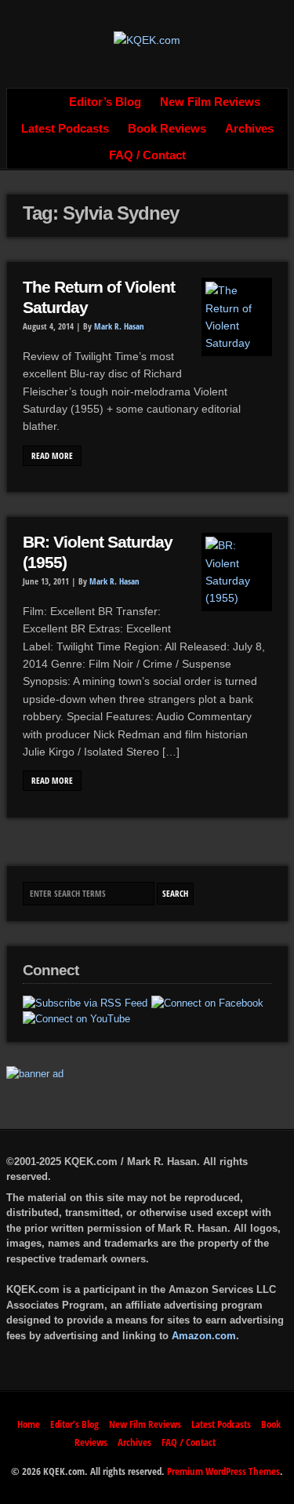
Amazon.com (204, 1336)
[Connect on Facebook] (207, 1003)
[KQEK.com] (147, 40)
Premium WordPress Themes (223, 1471)
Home (42, 102)
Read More (52, 455)
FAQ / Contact (147, 155)
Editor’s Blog (105, 102)
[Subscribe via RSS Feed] (85, 1003)
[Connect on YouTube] (76, 1019)
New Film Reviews (210, 102)
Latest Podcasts (65, 128)
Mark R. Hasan (119, 326)
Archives (249, 128)
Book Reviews (167, 128)
